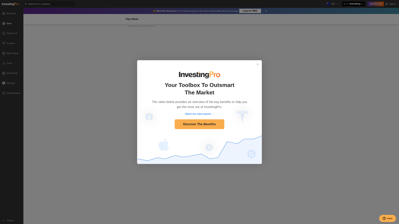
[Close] (257, 64)
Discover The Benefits (199, 124)
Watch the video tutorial (198, 114)
